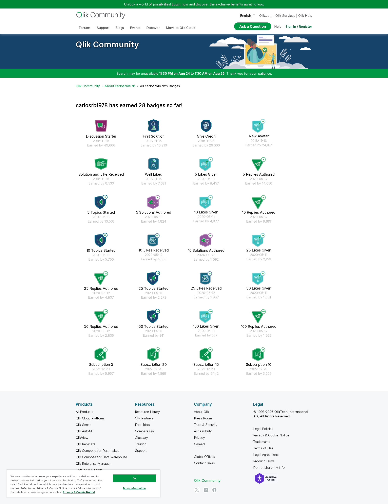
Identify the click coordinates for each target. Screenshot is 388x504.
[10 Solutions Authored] (206, 240)
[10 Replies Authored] (258, 202)
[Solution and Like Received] (101, 164)
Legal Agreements (266, 455)
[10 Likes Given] (206, 202)
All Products (84, 412)
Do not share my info (269, 468)
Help (278, 26)
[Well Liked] (153, 164)
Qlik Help (305, 16)
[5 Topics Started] (101, 202)
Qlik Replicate (85, 444)
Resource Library (147, 412)
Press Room (203, 418)
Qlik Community (107, 44)
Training (140, 444)
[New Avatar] (258, 126)
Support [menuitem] (103, 28)
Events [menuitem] (135, 28)
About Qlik (201, 412)
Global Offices (204, 457)
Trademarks (261, 442)
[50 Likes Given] (258, 278)
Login (176, 4)
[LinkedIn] (206, 490)
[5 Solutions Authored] (153, 202)
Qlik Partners (144, 418)
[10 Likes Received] (153, 240)
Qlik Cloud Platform (90, 418)
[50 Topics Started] (153, 316)
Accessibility (203, 431)
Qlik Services (285, 16)
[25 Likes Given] (258, 240)
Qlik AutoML (85, 431)
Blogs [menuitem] (119, 28)
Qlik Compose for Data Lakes (97, 451)
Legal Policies (263, 429)
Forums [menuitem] (85, 28)
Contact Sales (204, 463)
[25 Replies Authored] (101, 278)
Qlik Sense (83, 425)
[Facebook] (214, 490)
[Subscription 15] (206, 354)
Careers (199, 444)
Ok (134, 478)
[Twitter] (197, 490)
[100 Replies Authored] (258, 316)
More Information (134, 488)
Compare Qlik (145, 431)
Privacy (199, 438)
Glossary (141, 438)
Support (141, 451)
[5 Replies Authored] (258, 164)
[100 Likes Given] (206, 316)
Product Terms (264, 461)
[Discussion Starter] (101, 126)
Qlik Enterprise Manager (93, 464)
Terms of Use (263, 448)
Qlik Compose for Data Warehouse (101, 457)
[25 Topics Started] (153, 278)
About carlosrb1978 (119, 86)
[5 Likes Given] (206, 164)
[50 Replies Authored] (101, 316)
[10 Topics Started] (101, 240)
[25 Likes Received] (206, 278)
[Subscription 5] (101, 354)
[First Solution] (153, 126)
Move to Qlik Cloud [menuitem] (180, 28)
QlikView (82, 438)
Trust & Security (205, 425)
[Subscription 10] (258, 354)
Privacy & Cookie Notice (271, 435)
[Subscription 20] (153, 354)
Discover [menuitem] (153, 28)
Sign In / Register (299, 26)
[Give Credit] (206, 126)
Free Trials (142, 425)
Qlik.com (265, 16)
